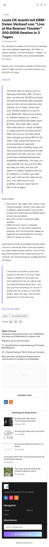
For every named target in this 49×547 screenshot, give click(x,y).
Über (6, 514)
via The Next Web (11, 309)
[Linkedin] (6, 402)
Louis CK (6, 79)
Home (6, 510)
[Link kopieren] (20, 322)
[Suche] (37, 5)
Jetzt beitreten (22, 534)
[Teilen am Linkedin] (11, 322)
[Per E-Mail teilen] (16, 322)
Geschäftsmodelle (19, 316)
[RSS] (11, 402)
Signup (29, 510)
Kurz (5, 316)
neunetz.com (27, 543)
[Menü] (41, 5)
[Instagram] (11, 498)
